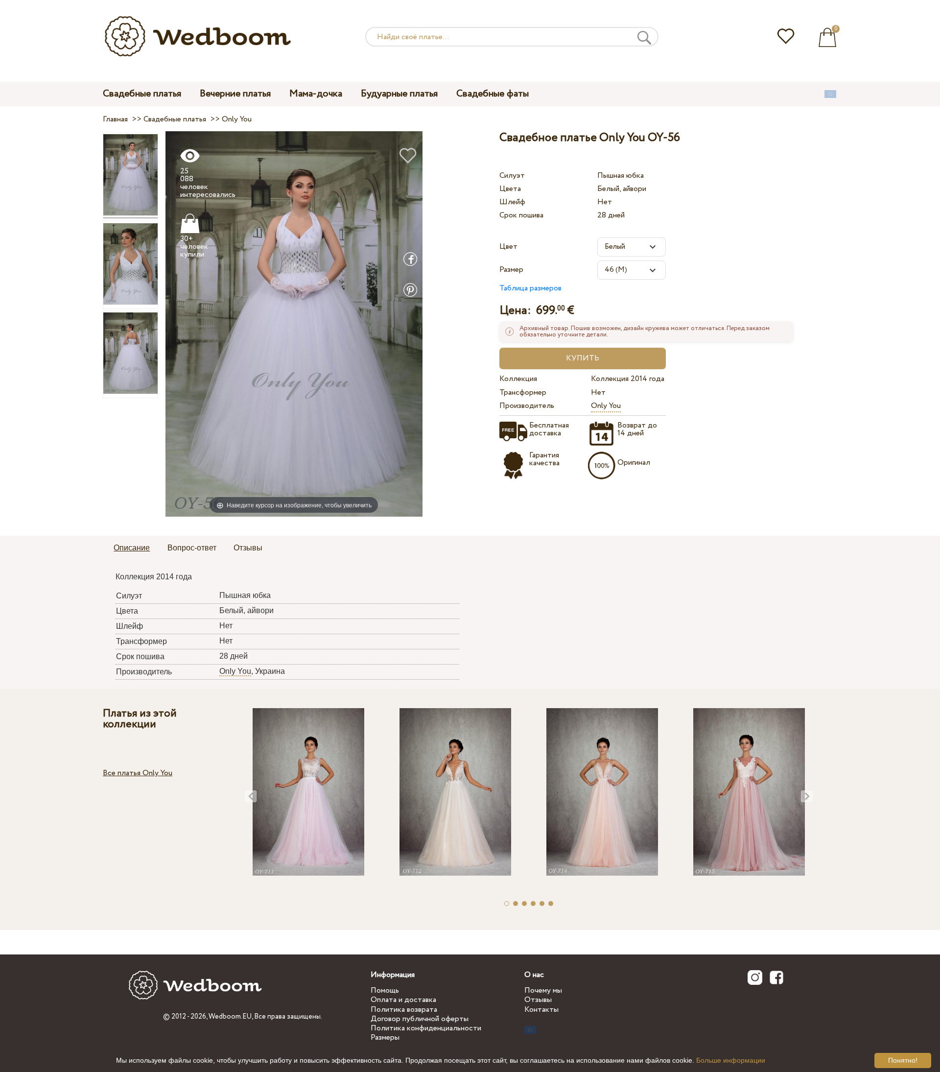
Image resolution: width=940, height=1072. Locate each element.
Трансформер (522, 392)
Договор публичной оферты (420, 1018)
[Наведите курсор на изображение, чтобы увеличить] (294, 323)
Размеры (385, 1037)
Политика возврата (404, 1009)
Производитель (526, 405)
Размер (511, 269)
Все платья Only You (137, 773)
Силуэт (512, 175)
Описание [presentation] (132, 548)
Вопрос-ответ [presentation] (191, 548)
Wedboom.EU (230, 1017)
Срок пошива (521, 215)
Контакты (541, 1009)
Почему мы (543, 990)
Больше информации (730, 1060)
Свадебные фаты (492, 94)
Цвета (510, 188)
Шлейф (512, 202)
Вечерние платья (235, 94)
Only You (606, 405)
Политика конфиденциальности (426, 1028)
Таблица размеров (530, 288)
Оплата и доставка (403, 999)
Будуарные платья (399, 94)
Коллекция (518, 378)
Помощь (385, 990)
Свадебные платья (142, 94)
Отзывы (538, 999)
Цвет (508, 246)
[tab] (132, 548)
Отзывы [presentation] (248, 548)
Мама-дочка (315, 94)
